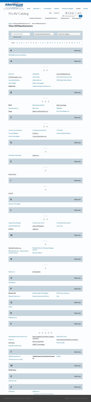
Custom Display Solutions (64, 133)
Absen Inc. (11, 74)
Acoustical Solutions (14, 80)
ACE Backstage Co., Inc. (15, 77)
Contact (85, 8)
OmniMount (12, 282)
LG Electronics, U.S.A (38, 223)
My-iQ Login (71, 13)
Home (28, 8)
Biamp (10, 111)
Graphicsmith (82, 398)
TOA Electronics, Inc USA (16, 359)
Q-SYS (10, 307)
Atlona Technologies (38, 83)
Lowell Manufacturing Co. (64, 223)
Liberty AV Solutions (38, 226)
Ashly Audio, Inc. (37, 80)
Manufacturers (65, 18)
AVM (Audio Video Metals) (64, 80)
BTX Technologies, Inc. (63, 111)
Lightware (35, 229)
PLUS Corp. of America (63, 293)
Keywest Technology (14, 204)
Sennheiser (12, 342)
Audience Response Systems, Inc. (42, 86)
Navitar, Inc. (12, 272)
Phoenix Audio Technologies (40, 293)
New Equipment (76, 18)
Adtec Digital (12, 83)
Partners (56, 8)
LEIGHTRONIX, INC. (14, 226)
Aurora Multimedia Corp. (63, 74)
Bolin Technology (61, 105)
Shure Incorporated (38, 341)
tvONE (59, 356)
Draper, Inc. (36, 155)
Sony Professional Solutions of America (67, 339)
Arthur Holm (36, 77)
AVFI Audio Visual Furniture (64, 77)
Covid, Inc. (35, 133)
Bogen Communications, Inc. (40, 111)
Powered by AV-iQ (50, 393)
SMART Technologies (39, 344)
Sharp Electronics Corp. (15, 345)
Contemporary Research (39, 130)
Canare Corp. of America (15, 130)
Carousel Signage (13, 133)
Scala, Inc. (11, 339)
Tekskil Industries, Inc (15, 356)
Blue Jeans (36, 108)
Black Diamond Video (38, 105)
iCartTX (11, 193)
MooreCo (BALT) (37, 253)
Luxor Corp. (60, 226)
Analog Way (36, 74)
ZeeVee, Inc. (36, 391)
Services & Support (67, 8)
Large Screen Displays (15, 223)
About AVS (36, 8)
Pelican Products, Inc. (14, 296)
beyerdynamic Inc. (14, 108)
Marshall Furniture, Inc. (15, 248)
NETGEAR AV (36, 272)
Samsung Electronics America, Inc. (18, 336)
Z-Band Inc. (12, 391)
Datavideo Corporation (15, 155)
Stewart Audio (61, 342)
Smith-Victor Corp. (62, 336)
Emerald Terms (37, 393)
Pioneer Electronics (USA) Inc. (41, 296)
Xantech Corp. (13, 381)
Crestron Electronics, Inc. (40, 136)
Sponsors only (17, 37)
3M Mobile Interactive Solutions (17, 55)
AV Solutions (47, 8)
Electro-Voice (12, 174)
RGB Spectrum (13, 317)
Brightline (59, 108)
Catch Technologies (14, 136)
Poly (58, 296)
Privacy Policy (43, 393)
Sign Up (79, 13)
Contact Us (56, 13)
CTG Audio (60, 130)
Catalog (78, 8)
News (50, 13)
